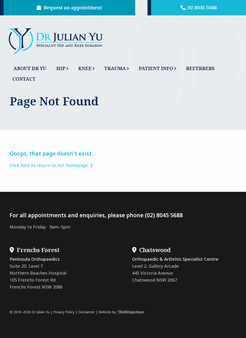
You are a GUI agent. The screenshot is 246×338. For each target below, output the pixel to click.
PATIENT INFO (156, 68)
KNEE (85, 68)
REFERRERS (200, 68)
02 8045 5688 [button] (201, 7)
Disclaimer (86, 312)
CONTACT (24, 79)
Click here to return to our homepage (50, 165)
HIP (60, 68)
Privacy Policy (63, 312)
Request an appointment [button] (71, 7)
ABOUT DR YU (29, 68)
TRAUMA (115, 68)
